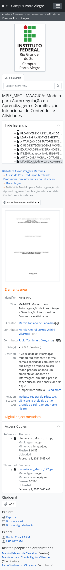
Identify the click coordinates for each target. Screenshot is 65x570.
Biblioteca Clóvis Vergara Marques (23, 171)
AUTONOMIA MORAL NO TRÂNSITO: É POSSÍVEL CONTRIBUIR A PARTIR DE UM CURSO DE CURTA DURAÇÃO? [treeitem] (41, 157)
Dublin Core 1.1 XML (18, 537)
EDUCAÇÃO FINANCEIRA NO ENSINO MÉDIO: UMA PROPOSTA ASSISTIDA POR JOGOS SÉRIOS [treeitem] (41, 149)
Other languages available (21, 202)
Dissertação (13, 183)
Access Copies (16, 426)
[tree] (32, 147)
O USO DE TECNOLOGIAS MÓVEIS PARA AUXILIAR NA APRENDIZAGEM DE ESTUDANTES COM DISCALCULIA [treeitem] (41, 145)
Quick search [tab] (13, 78)
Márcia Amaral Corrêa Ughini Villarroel (26, 557)
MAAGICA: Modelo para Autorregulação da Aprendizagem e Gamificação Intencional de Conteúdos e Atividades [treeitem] (41, 161)
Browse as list (14, 521)
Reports (11, 517)
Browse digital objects (20, 525)
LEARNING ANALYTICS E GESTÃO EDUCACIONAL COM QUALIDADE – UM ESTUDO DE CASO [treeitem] (41, 137)
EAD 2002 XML (15, 541)
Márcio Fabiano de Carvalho (36, 323)
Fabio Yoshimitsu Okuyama (36, 340)
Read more (54, 390)
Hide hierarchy (16, 125)
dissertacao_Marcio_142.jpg (36, 469)
